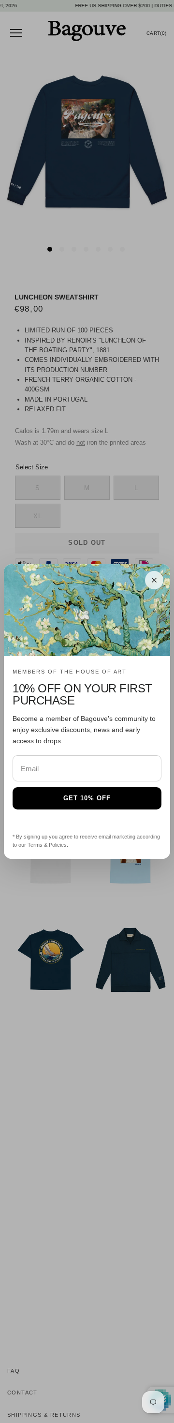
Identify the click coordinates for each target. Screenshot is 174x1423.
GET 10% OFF (87, 798)
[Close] (154, 580)
